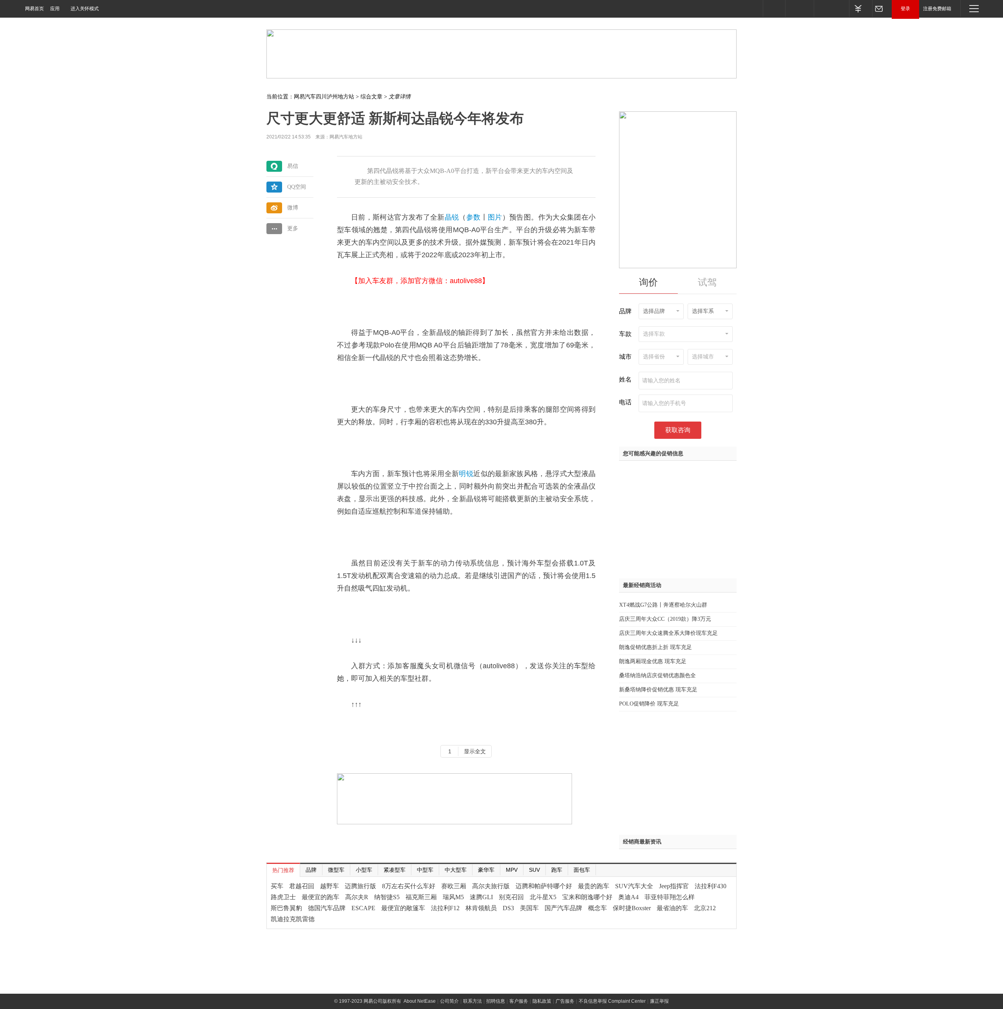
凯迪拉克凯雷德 (293, 919)
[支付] (860, 8)
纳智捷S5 (387, 897)
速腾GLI (481, 897)
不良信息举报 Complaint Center (612, 1001)
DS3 (508, 908)
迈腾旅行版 (360, 886)
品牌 (625, 311)
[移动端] (774, 8)
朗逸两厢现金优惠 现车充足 (652, 661)
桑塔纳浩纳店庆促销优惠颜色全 (657, 675)
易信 (292, 166)
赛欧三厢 (453, 886)
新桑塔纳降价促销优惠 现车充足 (658, 690)
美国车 (529, 908)
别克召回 (511, 897)
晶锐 (452, 217)
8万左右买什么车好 (408, 886)
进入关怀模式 (85, 8)
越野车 (329, 886)
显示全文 (475, 751)
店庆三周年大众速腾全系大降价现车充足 (668, 633)
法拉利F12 (445, 908)
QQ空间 (296, 187)
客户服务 (518, 1001)
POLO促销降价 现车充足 (649, 704)
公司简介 (449, 1001)
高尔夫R (356, 897)
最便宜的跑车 (320, 897)
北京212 (705, 908)
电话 (625, 402)
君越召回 (301, 886)
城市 (625, 356)
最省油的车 (672, 908)
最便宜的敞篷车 (403, 908)
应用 (55, 8)
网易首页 (34, 8)
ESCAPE (363, 908)
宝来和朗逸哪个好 (587, 897)
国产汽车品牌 (563, 908)
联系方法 (472, 1001)
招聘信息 (495, 1001)
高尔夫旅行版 (491, 886)
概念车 (597, 908)
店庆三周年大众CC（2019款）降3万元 (665, 619)
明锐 (466, 474)
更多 (292, 228)
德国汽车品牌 (327, 908)
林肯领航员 (481, 908)
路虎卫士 (283, 897)
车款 (625, 334)
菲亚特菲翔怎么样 (670, 897)
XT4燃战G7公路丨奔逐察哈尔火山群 (663, 605)
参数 (473, 217)
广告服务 (565, 1001)
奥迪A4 (628, 897)
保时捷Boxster (632, 908)
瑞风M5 (453, 897)
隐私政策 (541, 1001)
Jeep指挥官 (674, 886)
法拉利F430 (710, 886)
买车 (277, 886)
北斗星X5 (543, 897)
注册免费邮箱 (937, 8)
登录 (905, 8)
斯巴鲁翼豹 (286, 908)
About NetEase (420, 1001)
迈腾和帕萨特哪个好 (544, 886)
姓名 (625, 379)
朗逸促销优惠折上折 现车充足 (655, 647)
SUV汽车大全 (634, 886)
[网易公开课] (799, 8)
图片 (495, 217)
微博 (292, 208)
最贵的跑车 (593, 886)
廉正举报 (659, 1001)
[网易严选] (831, 8)
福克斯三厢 (421, 897)
